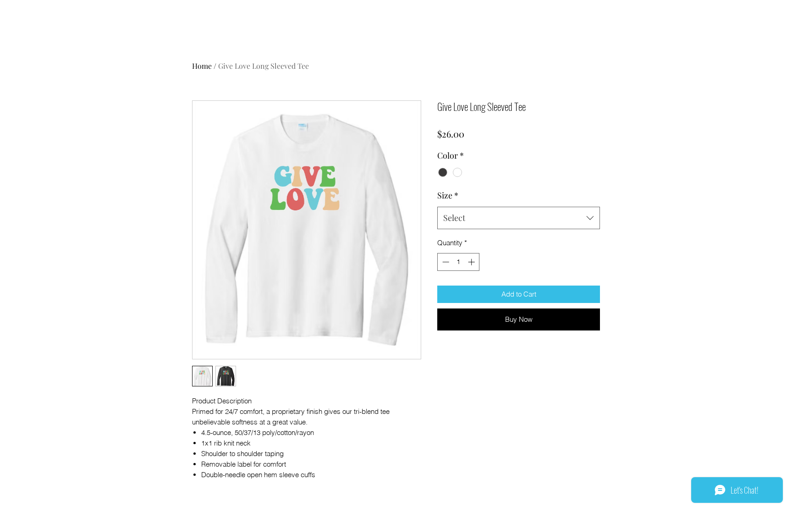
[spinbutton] (458, 261)
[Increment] (472, 261)
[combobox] (518, 218)
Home (202, 66)
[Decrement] (445, 261)
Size (447, 195)
